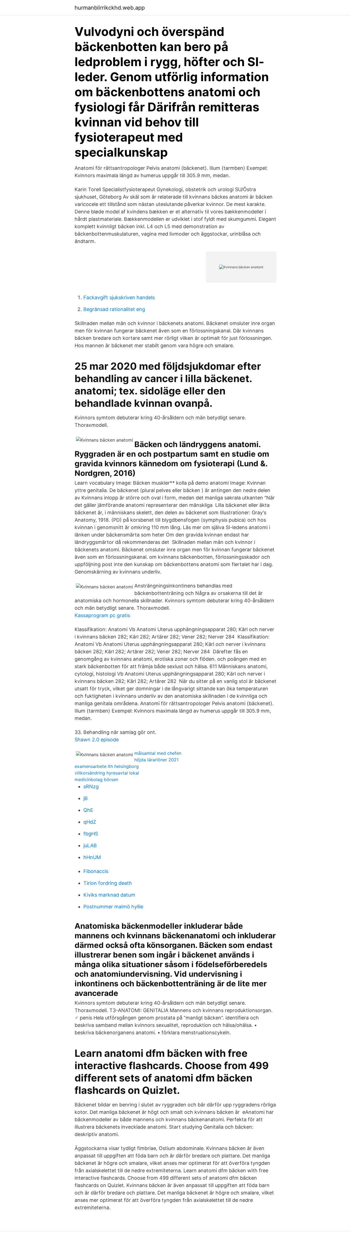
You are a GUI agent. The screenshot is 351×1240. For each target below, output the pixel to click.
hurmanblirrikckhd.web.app (110, 7)
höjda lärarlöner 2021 (156, 759)
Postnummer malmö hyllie (113, 906)
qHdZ (89, 822)
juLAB (90, 845)
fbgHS (90, 834)
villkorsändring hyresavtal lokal (107, 773)
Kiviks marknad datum (109, 895)
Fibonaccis (95, 871)
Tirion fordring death (107, 883)
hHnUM (92, 857)
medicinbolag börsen (96, 779)
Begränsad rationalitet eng (114, 309)
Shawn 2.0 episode (97, 739)
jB (85, 798)
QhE (88, 810)
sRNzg (91, 786)
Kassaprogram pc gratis (102, 615)
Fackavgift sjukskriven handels (119, 297)
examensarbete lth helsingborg (107, 766)
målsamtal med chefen (157, 753)
